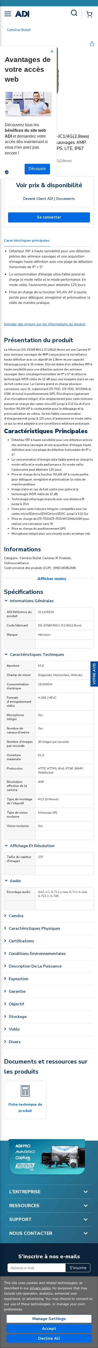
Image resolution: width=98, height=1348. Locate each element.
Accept (49, 1328)
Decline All (49, 1338)
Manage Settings (49, 1319)
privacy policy (40, 1288)
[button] (94, 674)
